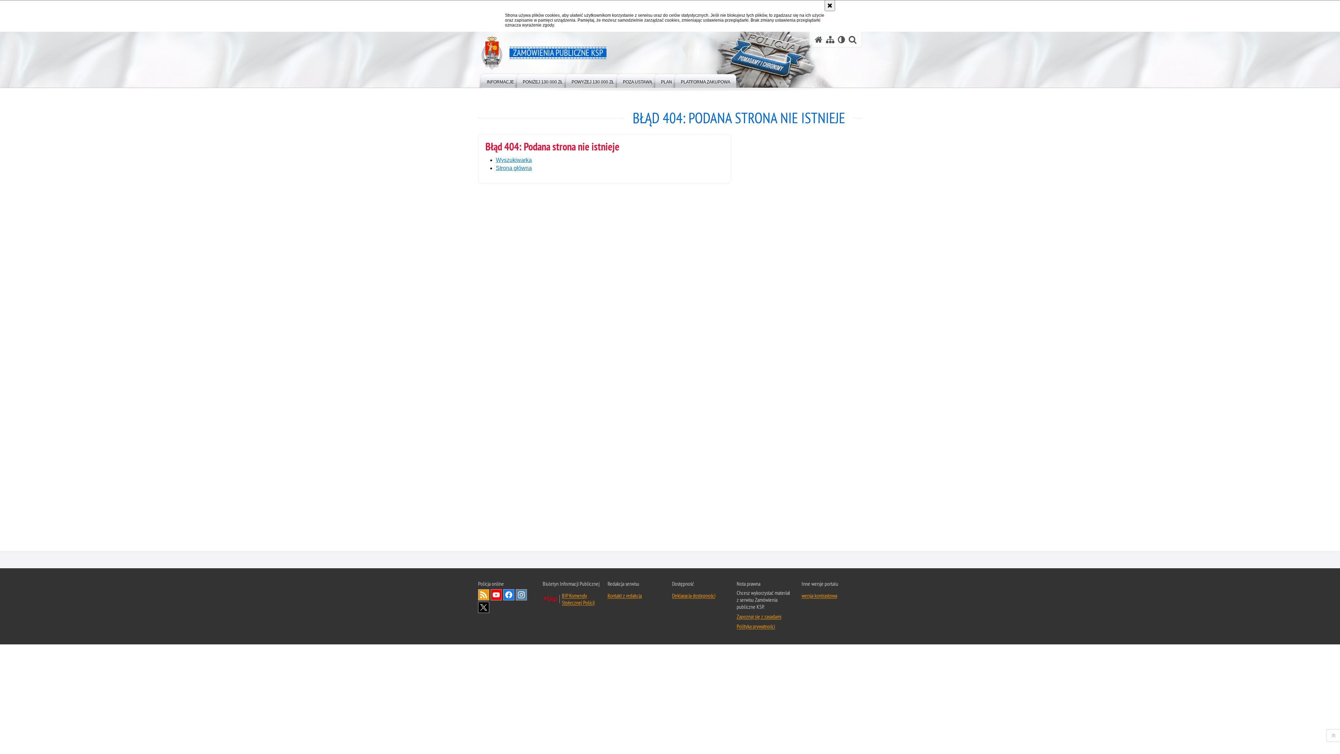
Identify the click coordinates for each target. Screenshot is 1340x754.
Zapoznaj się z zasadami (759, 616)
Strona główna (514, 168)
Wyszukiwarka (514, 160)
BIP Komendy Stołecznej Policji (578, 599)
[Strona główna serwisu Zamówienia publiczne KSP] (818, 39)
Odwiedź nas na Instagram (521, 594)
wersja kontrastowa (819, 595)
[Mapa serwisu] (830, 39)
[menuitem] (500, 80)
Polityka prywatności (756, 626)
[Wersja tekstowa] (841, 39)
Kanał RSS (483, 594)
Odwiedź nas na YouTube (496, 594)
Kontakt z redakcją (625, 595)
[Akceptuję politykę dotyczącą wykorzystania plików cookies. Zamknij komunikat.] (830, 5)
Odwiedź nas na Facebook (508, 594)
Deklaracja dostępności (693, 595)
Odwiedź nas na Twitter (483, 607)
